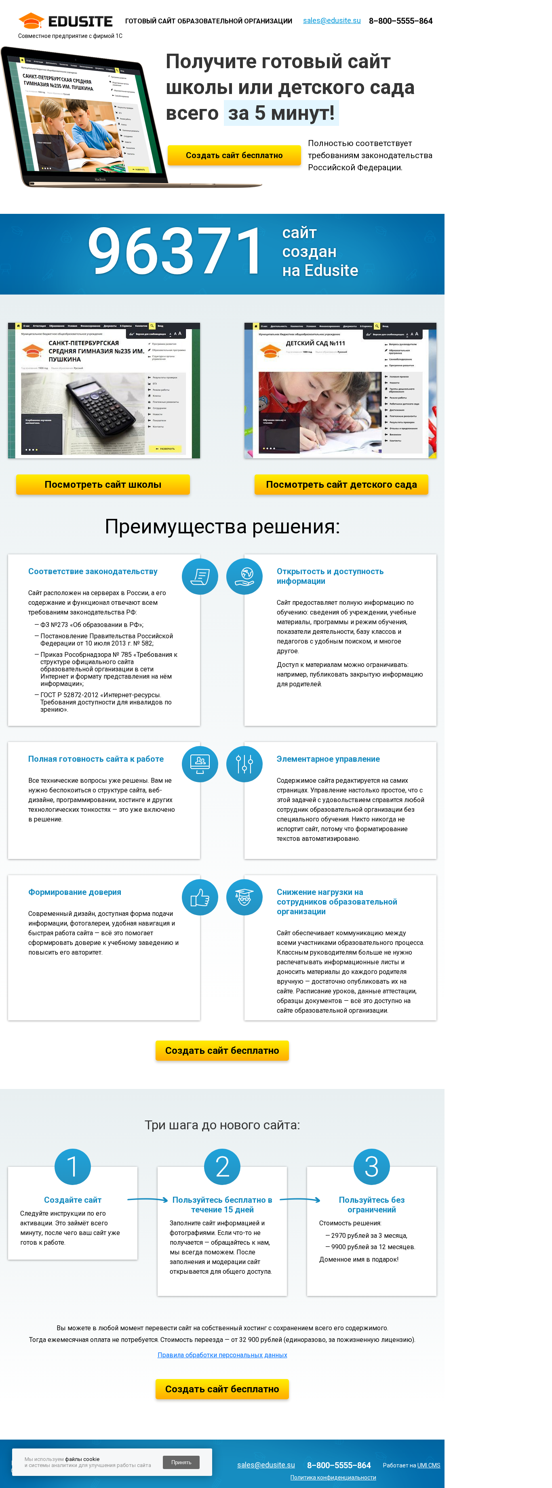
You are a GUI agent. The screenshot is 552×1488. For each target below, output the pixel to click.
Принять (181, 1462)
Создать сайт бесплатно (234, 155)
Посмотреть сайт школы (103, 484)
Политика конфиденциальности (333, 1477)
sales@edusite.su (332, 20)
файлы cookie (82, 1459)
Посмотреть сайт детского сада (341, 484)
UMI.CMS (428, 1465)
